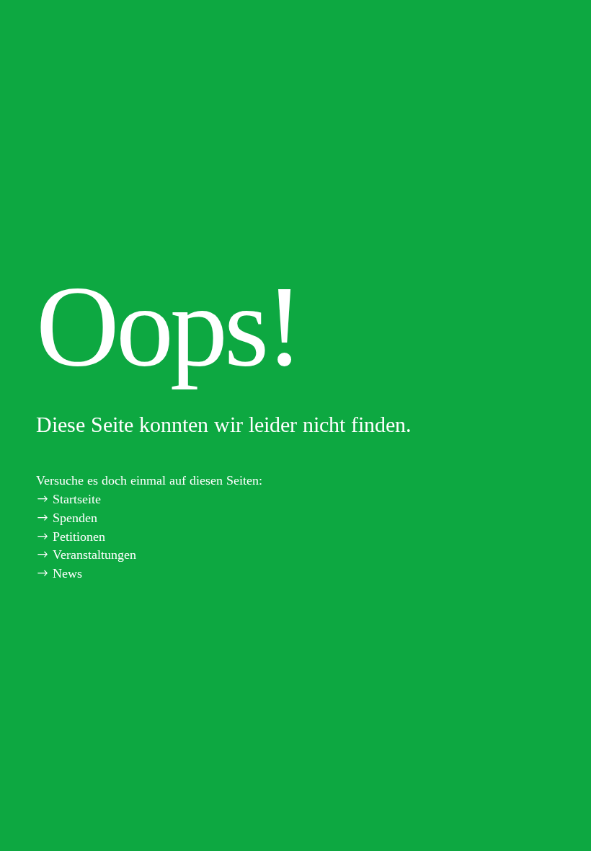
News (67, 573)
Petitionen (79, 536)
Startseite (77, 499)
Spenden (75, 518)
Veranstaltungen (94, 554)
